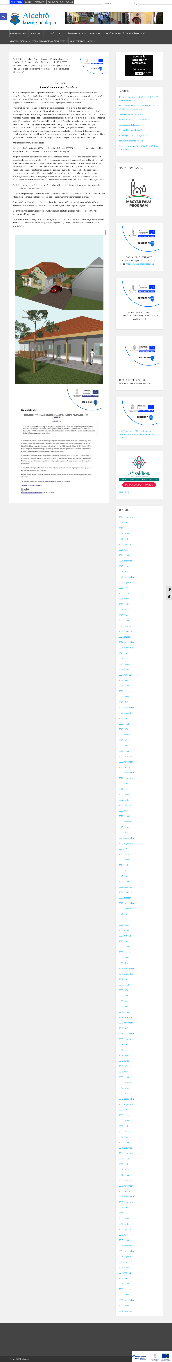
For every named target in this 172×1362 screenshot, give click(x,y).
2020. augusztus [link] (126, 909)
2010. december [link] (125, 1311)
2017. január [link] (124, 1142)
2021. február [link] (124, 876)
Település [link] (35, 33)
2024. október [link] (125, 637)
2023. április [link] (124, 735)
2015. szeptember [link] (126, 1197)
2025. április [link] (124, 604)
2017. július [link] (123, 1110)
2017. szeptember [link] (126, 1099)
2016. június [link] (124, 1159)
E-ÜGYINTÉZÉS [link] (16, 2)
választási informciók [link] (81, 41)
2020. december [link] (125, 887)
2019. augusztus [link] (126, 974)
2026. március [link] (125, 544)
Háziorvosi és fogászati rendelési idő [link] (134, 120)
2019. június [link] (124, 985)
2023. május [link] (124, 729)
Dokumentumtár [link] (55, 2)
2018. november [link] (126, 1023)
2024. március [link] (125, 675)
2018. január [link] (124, 1077)
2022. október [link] (125, 767)
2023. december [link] (125, 691)
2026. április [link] (124, 539)
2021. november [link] (126, 827)
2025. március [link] (125, 610)
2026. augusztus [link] (126, 517)
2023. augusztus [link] (126, 713)
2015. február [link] (124, 1235)
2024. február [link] (124, 680)
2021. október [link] (125, 833)
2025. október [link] (125, 572)
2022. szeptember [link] (126, 773)
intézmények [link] (71, 33)
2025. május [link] (124, 599)
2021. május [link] (124, 860)
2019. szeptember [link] (126, 968)
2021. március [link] (125, 871)
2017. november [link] (126, 1088)
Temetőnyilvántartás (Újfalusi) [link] (131, 141)
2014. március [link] (125, 1273)
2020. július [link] (123, 914)
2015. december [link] (125, 1180)
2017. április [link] (124, 1126)
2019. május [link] (124, 990)
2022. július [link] (123, 784)
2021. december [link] (125, 822)
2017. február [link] (124, 1137)
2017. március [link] (125, 1131)
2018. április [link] (124, 1061)
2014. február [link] (124, 1278)
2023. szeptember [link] (126, 707)
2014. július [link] (123, 1262)
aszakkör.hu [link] (124, 492)
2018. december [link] (125, 1017)
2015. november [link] (126, 1186)
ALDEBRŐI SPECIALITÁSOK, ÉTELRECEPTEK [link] (48, 41)
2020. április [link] (124, 930)
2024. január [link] (124, 686)
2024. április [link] (124, 669)
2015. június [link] (124, 1213)
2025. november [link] (126, 566)
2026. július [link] (123, 523)
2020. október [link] (125, 898)
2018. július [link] (123, 1044)
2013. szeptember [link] (126, 1300)
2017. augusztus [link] (126, 1104)
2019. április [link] (124, 996)
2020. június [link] (124, 920)
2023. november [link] (126, 697)
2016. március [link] (125, 1170)
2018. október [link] (125, 1028)
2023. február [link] (124, 746)
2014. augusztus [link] (126, 1257)
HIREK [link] (25, 33)
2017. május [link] (124, 1121)
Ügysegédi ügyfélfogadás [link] (129, 125)
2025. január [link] (124, 620)
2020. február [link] (124, 941)
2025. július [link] (123, 588)
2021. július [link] (123, 849)
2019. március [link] (125, 1001)
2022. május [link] (124, 794)
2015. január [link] (124, 1240)
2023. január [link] (124, 751)
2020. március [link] (125, 936)
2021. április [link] (124, 865)
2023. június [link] (124, 724)
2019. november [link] (126, 958)
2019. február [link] (124, 1006)
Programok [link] (40, 2)
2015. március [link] (125, 1229)
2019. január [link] (124, 1012)
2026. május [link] (124, 533)
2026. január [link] (124, 555)
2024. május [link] (124, 664)
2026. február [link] (124, 550)
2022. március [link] (125, 805)
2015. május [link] (124, 1218)
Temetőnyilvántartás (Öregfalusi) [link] (133, 135)
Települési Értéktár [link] (136, 33)
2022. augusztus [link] (126, 778)
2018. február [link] (124, 1072)
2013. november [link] (126, 1295)
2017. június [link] (124, 1115)
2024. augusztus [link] (126, 648)
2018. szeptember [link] (126, 1034)
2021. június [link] (124, 854)
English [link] (69, 2)
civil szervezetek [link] (91, 33)
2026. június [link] (124, 528)
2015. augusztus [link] (126, 1202)
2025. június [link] (124, 593)
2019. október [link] (125, 963)
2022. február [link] (124, 811)
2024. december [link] (125, 626)
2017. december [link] (125, 1083)
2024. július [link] (123, 653)
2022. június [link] (124, 789)
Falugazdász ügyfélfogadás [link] (131, 130)
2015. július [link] (123, 1208)
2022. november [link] (126, 762)
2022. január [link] (124, 816)
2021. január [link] (124, 881)
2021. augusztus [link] (126, 843)
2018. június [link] (124, 1050)
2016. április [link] (124, 1164)
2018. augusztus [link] (126, 1039)
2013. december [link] (125, 1289)
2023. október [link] (125, 702)
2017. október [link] (125, 1093)
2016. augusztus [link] (126, 1153)
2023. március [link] (125, 740)
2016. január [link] (124, 1175)
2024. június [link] (124, 659)
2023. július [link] (123, 718)
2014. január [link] (124, 1284)
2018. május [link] (124, 1055)
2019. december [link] (125, 952)
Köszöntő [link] (15, 33)
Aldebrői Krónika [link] (18, 41)
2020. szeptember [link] (126, 903)
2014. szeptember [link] (126, 1251)
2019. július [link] (123, 979)
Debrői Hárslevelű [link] (114, 33)
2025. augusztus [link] (126, 582)
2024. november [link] (126, 631)
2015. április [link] (124, 1224)
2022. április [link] (124, 800)
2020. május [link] (124, 925)
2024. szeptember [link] (126, 642)
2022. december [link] (125, 756)
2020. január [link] (124, 947)
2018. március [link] (125, 1066)
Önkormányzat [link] (52, 33)
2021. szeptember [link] (126, 838)
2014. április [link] (124, 1267)
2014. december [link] (125, 1246)
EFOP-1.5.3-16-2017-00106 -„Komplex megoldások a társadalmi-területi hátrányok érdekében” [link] (137, 434)
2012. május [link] (124, 1305)
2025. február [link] (124, 615)
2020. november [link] (126, 892)
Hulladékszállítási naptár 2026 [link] (131, 114)
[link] (3, 16)
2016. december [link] (125, 1148)
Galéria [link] (28, 2)
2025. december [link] (125, 561)
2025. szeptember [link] (126, 577)
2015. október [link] (125, 1191)
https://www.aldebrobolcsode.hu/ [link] (140, 264)
